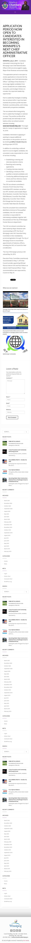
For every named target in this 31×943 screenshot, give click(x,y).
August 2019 (7, 535)
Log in (5, 573)
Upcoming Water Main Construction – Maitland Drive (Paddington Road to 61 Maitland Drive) (18, 479)
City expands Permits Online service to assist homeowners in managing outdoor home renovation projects (15, 332)
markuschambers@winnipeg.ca (19, 937)
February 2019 (7, 551)
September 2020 (8, 508)
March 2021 (7, 500)
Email (8, 403)
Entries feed (7, 576)
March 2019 (7, 548)
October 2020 (7, 506)
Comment (9, 378)
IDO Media (26, 940)
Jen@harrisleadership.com (18, 142)
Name (8, 397)
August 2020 (7, 511)
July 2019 (6, 538)
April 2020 (6, 516)
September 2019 (8, 532)
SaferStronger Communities (9, 354)
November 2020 (8, 503)
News (5, 564)
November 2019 (8, 527)
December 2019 (8, 524)
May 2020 (6, 514)
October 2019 (7, 530)
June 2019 (6, 540)
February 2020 (7, 522)
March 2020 (7, 519)
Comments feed (8, 579)
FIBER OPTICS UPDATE (14, 441)
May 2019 (6, 543)
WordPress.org (8, 581)
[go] (26, 432)
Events (6, 561)
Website (8, 409)
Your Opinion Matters (14, 470)
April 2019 (6, 546)
